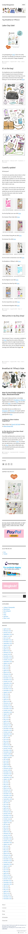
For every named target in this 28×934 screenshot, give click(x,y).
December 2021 (7, 688)
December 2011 (7, 896)
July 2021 (5, 694)
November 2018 (7, 752)
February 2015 (7, 833)
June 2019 (6, 739)
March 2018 (6, 766)
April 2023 (6, 670)
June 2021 (5, 696)
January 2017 (6, 791)
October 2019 (6, 732)
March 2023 (6, 672)
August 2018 (6, 757)
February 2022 (7, 685)
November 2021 (7, 690)
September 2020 (7, 712)
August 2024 (6, 645)
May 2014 (5, 849)
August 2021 (6, 692)
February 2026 (7, 630)
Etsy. (17, 401)
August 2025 (6, 636)
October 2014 (6, 840)
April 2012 (6, 891)
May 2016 (5, 806)
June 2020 (6, 717)
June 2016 (6, 804)
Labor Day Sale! (8, 25)
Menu (23, 4)
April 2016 (6, 808)
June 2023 (6, 667)
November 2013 (7, 860)
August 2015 (6, 822)
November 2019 (7, 730)
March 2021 (6, 701)
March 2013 (6, 875)
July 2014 (5, 846)
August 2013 (6, 866)
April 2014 (6, 851)
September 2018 (7, 755)
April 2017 (6, 786)
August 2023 (6, 663)
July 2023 (5, 665)
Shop (19, 61)
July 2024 (5, 647)
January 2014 (6, 857)
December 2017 (7, 772)
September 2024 (7, 643)
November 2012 (7, 882)
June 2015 (5, 826)
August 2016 (6, 801)
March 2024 (6, 650)
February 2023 (7, 674)
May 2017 (5, 784)
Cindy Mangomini (8, 5)
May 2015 (5, 828)
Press (4, 612)
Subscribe (4, 920)
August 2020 (6, 714)
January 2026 (6, 632)
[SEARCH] (24, 596)
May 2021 (5, 697)
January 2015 (6, 835)
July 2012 (5, 886)
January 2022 (6, 686)
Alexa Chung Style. (8, 426)
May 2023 (5, 668)
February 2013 (7, 877)
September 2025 (7, 634)
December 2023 (7, 656)
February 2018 (7, 768)
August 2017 (6, 779)
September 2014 (7, 842)
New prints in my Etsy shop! (13, 316)
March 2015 (6, 831)
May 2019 (5, 741)
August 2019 (6, 735)
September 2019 (7, 734)
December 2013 (7, 858)
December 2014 (7, 837)
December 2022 (7, 677)
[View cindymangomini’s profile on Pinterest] (11, 464)
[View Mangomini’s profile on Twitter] (6, 464)
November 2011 (7, 898)
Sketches (5, 616)
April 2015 (6, 829)
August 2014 (6, 844)
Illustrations (20, 160)
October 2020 (6, 710)
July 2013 (5, 868)
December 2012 (7, 880)
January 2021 (6, 705)
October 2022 (6, 681)
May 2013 (5, 871)
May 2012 (5, 889)
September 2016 (7, 799)
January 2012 (6, 895)
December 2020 (7, 706)
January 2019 (6, 748)
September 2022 (7, 683)
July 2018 (5, 759)
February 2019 (7, 746)
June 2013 (5, 869)
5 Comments (5, 453)
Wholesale (5, 917)
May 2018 (5, 763)
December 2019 (7, 728)
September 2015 (7, 820)
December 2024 (7, 639)
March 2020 (6, 723)
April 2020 (6, 721)
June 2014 (5, 848)
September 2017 (7, 777)
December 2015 (7, 815)
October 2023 (6, 659)
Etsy (14, 54)
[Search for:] (12, 596)
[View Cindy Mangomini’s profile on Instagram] (9, 464)
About (3, 904)
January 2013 (6, 878)
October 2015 (6, 819)
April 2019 (6, 743)
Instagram (5, 410)
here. (18, 217)
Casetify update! (9, 168)
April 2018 (6, 764)
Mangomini (6, 61)
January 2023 (6, 676)
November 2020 (7, 708)
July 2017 (5, 781)
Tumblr (5, 554)
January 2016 (6, 813)
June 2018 (5, 761)
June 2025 (6, 638)
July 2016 (5, 802)
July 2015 (5, 824)
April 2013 (6, 873)
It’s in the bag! (7, 68)
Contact (4, 908)
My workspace (7, 611)
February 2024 (7, 652)
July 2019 (5, 737)
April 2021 (6, 699)
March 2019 (6, 744)
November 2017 (7, 773)
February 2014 (7, 855)
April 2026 (6, 629)
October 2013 (6, 862)
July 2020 (5, 715)
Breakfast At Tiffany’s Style (13, 368)
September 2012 (7, 884)
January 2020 (6, 726)
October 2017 (6, 775)
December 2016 (7, 793)
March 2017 (6, 788)
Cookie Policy (4, 928)
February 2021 (7, 703)
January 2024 (6, 654)
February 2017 (7, 790)
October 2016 (6, 797)
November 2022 (7, 679)
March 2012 (6, 893)
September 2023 (7, 661)
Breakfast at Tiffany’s (19, 400)
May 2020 (6, 719)
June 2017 (5, 782)
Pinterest (12, 410)
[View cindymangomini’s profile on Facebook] (3, 464)
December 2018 (7, 750)
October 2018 (6, 753)
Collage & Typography (9, 607)
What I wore (6, 618)
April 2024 (6, 648)
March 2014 (6, 853)
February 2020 (7, 725)
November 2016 (7, 795)
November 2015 (7, 817)
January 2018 (6, 770)
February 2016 (7, 811)
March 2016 (6, 810)
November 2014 (7, 839)
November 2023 (7, 658)
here (23, 79)
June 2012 (5, 887)
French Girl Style (16, 424)
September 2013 (7, 864)
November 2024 (7, 641)
